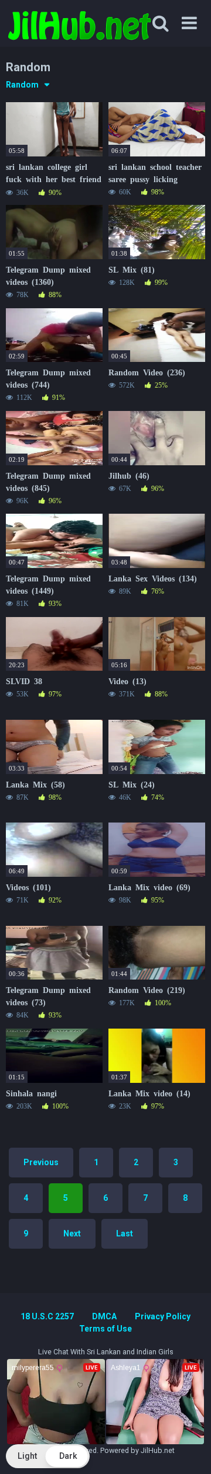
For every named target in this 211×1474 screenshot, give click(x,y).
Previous (41, 1162)
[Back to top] (189, 1450)
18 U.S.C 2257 (47, 1316)
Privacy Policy (162, 1316)
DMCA (104, 1316)
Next (72, 1233)
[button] (48, 1456)
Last (124, 1233)
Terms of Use (105, 1328)
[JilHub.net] (79, 30)
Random (22, 84)
